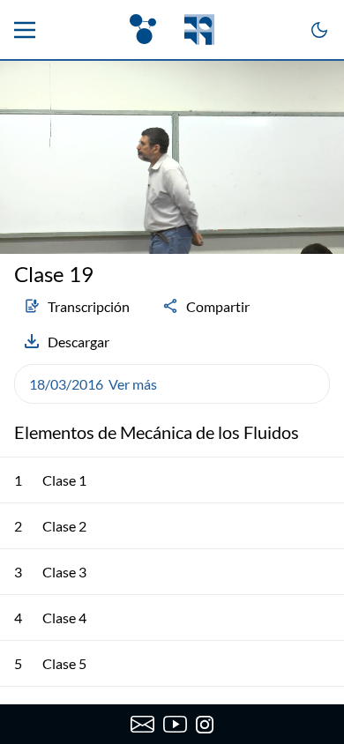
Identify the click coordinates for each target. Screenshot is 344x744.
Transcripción (89, 306)
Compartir (218, 306)
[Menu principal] (24, 30)
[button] (172, 384)
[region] (172, 157)
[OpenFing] (172, 29)
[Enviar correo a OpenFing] (142, 724)
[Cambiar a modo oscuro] (319, 30)
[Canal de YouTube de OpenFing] (175, 724)
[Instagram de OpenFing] (204, 724)
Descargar (78, 341)
